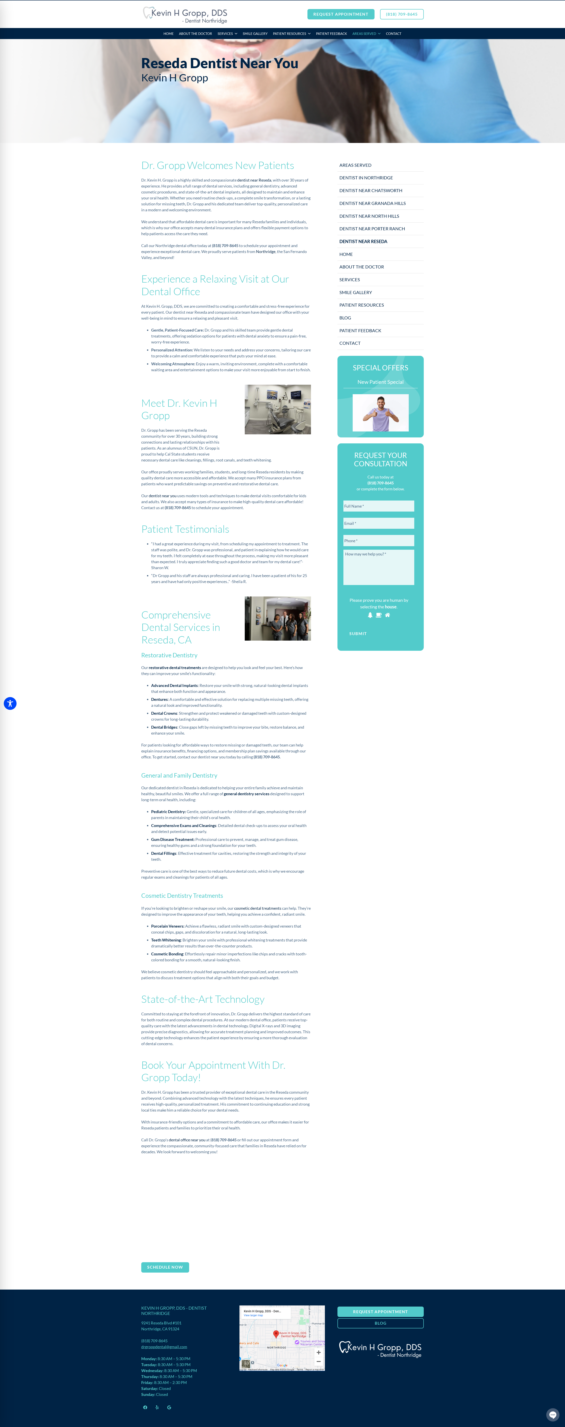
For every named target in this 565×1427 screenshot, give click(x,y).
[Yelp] (157, 1407)
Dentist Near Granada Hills (372, 203)
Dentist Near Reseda (363, 241)
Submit (358, 633)
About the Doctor (361, 266)
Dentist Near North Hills (369, 216)
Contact (350, 343)
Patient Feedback (360, 330)
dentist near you (163, 495)
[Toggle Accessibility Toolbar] (10, 703)
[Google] (169, 1407)
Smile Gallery (355, 292)
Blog (345, 317)
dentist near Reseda (254, 180)
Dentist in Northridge (366, 177)
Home (346, 254)
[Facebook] (145, 1407)
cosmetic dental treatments (257, 908)
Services (349, 279)
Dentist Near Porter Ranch (372, 228)
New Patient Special (381, 382)
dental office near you (187, 1139)
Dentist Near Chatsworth (370, 190)
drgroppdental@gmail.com (164, 1346)
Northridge (265, 251)
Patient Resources (361, 305)
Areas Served (355, 165)
